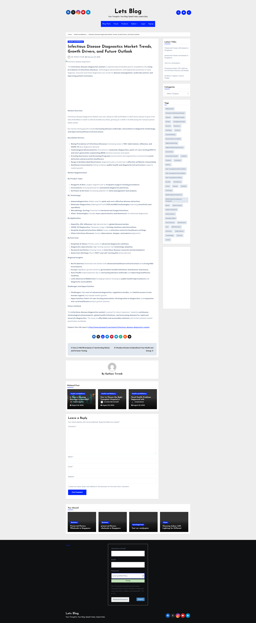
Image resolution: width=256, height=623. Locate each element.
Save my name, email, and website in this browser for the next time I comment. (99, 487)
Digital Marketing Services (174, 147)
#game (168, 117)
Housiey (183, 186)
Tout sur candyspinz (172, 63)
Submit (134, 24)
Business (177, 126)
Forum (116, 24)
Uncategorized (138, 525)
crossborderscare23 (111, 402)
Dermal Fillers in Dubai (173, 139)
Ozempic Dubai (171, 218)
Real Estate (182, 222)
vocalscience (139, 402)
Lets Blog (128, 12)
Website (71, 477)
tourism (179, 235)
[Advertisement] (112, 94)
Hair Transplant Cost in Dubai (175, 173)
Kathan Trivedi (79, 57)
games (168, 164)
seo (167, 227)
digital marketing (171, 143)
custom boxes (170, 134)
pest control (170, 222)
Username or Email (122, 549)
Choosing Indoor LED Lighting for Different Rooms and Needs (172, 528)
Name (71, 457)
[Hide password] (143, 576)
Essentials (169, 151)
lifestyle (169, 190)
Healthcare (177, 182)
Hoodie (175, 186)
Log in (68, 545)
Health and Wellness (75, 41)
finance (168, 160)
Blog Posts (106, 24)
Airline (168, 121)
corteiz (177, 130)
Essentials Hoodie (172, 156)
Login (143, 24)
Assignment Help (179, 121)
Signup (151, 24)
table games (179, 231)
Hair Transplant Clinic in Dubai (176, 169)
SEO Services (176, 227)
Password (118, 571)
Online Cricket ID (171, 209)
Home (168, 186)
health (168, 182)
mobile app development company (174, 200)
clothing (168, 130)
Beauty (168, 126)
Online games (170, 214)
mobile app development (174, 194)
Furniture (177, 160)
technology (169, 235)
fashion (183, 156)
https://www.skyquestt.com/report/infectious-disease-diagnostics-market (119, 327)
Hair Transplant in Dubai (174, 177)
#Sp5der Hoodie (179, 117)
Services (169, 231)
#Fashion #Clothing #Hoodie (175, 113)
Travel (168, 239)
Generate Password (120, 600)
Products (124, 24)
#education (169, 108)
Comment (72, 426)
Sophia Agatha (78, 402)
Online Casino (177, 205)
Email (70, 467)
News (167, 205)
